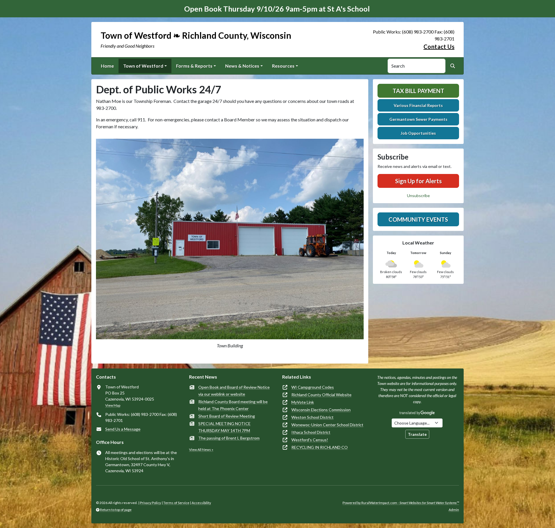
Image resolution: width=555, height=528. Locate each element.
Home (107, 65)
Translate (417, 434)
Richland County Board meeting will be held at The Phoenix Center (233, 405)
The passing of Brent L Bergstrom (229, 438)
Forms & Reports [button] (194, 65)
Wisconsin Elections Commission (321, 409)
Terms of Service (176, 503)
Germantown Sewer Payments (418, 119)
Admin (454, 509)
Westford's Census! (309, 439)
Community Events (418, 219)
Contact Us (438, 46)
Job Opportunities (418, 133)
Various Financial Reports (418, 105)
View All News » (201, 449)
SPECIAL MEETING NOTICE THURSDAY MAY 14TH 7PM (224, 427)
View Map (112, 405)
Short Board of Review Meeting (226, 416)
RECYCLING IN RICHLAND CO (319, 447)
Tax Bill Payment (418, 90)
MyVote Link (302, 402)
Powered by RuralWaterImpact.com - (401, 503)
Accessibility (201, 503)
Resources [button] (283, 65)
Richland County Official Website (321, 394)
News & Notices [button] (242, 65)
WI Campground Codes (312, 387)
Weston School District (312, 417)
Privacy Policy (150, 503)
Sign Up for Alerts (418, 180)
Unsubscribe (418, 195)
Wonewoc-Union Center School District (327, 424)
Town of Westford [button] (143, 65)
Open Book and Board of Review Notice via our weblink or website (234, 391)
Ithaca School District (310, 432)
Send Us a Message (122, 429)
